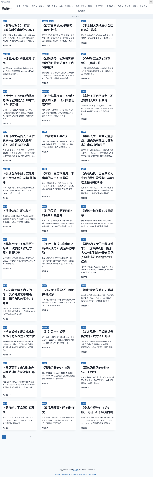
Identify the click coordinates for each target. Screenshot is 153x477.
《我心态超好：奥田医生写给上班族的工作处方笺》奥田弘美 (19, 248)
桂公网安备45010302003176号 (67, 474)
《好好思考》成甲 (53, 331)
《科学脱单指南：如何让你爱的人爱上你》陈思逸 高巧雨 (58, 100)
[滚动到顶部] (140, 448)
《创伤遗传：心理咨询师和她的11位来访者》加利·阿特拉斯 (58, 63)
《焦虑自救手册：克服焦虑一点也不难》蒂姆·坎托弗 (19, 178)
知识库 (127, 6)
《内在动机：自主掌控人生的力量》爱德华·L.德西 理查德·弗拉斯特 (97, 178)
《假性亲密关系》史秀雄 (97, 290)
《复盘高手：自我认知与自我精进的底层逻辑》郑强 (19, 372)
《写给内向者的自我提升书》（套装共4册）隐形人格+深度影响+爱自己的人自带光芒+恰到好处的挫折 (97, 252)
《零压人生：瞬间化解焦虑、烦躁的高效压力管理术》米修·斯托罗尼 (97, 140)
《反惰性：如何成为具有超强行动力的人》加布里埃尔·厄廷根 (19, 100)
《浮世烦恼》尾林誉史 (17, 210)
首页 (18, 6)
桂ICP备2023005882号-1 (88, 474)
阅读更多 (7, 45)
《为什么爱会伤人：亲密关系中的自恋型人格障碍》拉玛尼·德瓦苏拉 (19, 140)
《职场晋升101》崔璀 (56, 367)
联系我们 (81, 11)
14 (25, 437)
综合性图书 (6, 54)
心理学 (5, 21)
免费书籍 (45, 21)
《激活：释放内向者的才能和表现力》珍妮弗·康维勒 (58, 248)
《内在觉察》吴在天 (55, 136)
